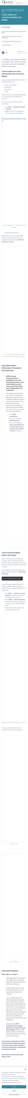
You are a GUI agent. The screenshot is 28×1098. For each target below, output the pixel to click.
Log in (20, 3)
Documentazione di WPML (12, 9)
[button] (25, 1069)
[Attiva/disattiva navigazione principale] (25, 2)
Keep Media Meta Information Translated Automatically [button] (11, 368)
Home (3, 9)
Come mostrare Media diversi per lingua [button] (11, 553)
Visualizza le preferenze (14, 1094)
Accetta (14, 1086)
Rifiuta (14, 1090)
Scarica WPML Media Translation (12, 578)
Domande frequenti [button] (10, 971)
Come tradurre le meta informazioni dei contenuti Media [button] (13, 73)
